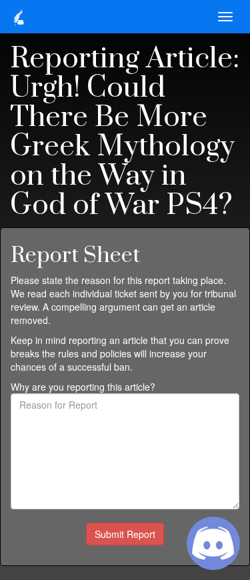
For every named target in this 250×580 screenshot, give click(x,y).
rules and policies (94, 353)
